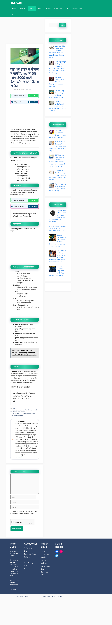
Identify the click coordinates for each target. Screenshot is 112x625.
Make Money (58, 8)
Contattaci (18, 457)
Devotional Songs (77, 8)
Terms (53, 596)
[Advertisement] (24, 31)
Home (14, 8)
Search (63, 25)
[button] (12, 14)
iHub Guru (16, 2)
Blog (67, 8)
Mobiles (32, 8)
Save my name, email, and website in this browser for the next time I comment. (24, 513)
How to (40, 8)
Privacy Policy (46, 596)
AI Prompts (22, 8)
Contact (59, 596)
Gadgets (48, 8)
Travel (26, 569)
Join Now (34, 96)
